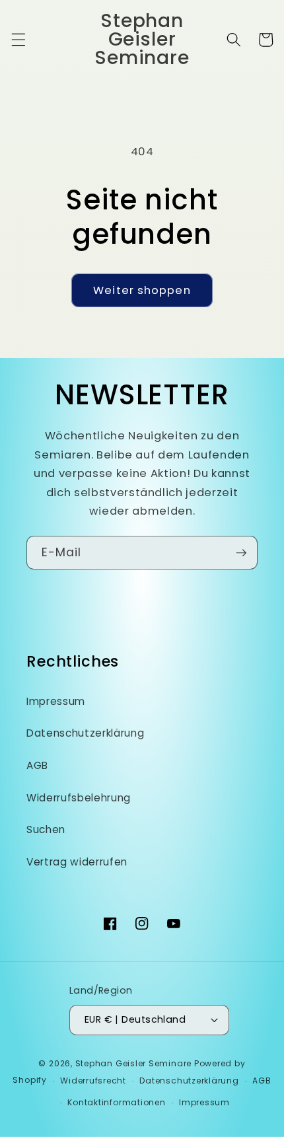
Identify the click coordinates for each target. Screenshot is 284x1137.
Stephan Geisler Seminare (133, 1063)
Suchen (45, 829)
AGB (37, 765)
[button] (18, 39)
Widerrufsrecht (93, 1080)
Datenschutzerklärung (85, 733)
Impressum (55, 701)
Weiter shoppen (141, 290)
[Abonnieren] (241, 553)
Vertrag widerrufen (76, 862)
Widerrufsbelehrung (78, 798)
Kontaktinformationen (116, 1102)
